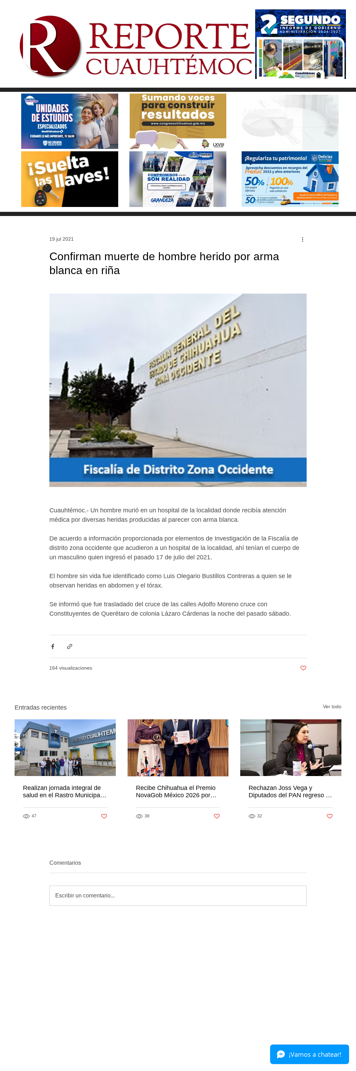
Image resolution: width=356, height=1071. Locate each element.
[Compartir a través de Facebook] (52, 646)
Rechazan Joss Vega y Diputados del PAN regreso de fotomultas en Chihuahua (291, 791)
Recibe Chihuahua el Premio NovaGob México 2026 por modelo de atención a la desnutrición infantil (176, 791)
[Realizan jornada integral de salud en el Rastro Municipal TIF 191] (65, 747)
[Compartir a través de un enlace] (69, 646)
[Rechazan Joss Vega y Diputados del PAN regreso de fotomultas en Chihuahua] (290, 747)
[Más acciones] (302, 239)
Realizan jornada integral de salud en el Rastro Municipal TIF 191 (62, 791)
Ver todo (332, 706)
